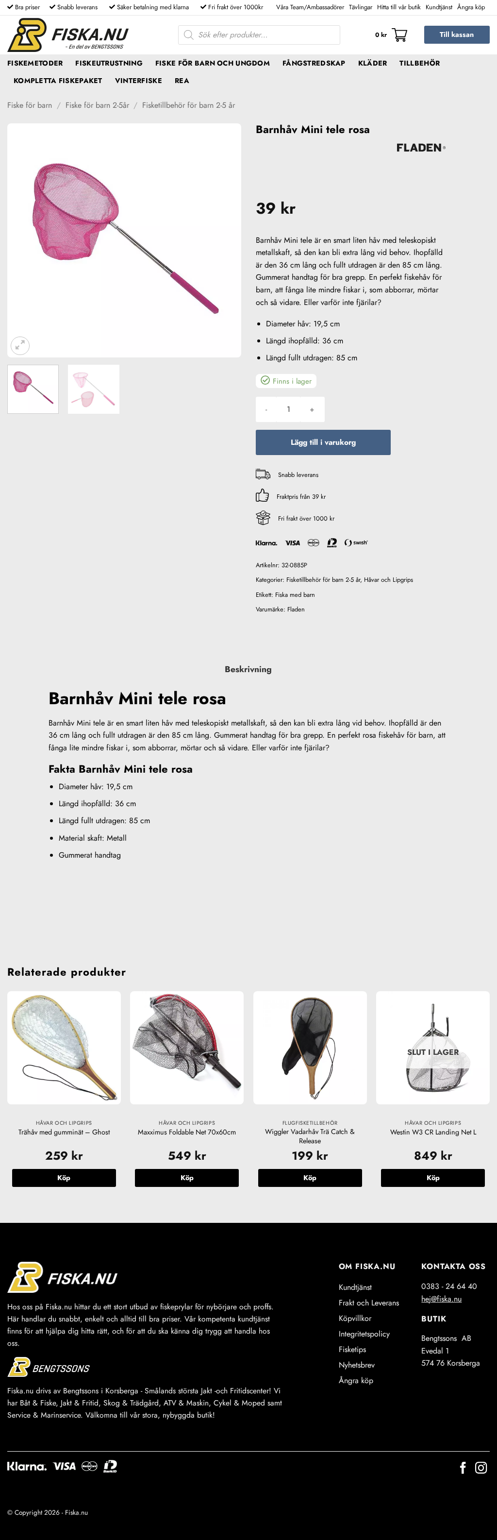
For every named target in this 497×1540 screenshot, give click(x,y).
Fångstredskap (314, 63)
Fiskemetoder (35, 63)
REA (182, 80)
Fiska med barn (295, 594)
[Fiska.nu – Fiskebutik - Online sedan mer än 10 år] (68, 35)
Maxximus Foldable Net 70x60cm (187, 1132)
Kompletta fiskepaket (58, 80)
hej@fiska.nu (441, 1298)
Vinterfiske (138, 80)
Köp (433, 1178)
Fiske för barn (29, 105)
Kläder (372, 63)
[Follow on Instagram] (481, 1468)
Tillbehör (419, 63)
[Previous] (24, 240)
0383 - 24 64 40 (449, 1286)
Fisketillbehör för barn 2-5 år (188, 105)
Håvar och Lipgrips (388, 579)
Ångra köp (471, 7)
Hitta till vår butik (399, 7)
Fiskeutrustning (108, 63)
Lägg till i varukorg (323, 442)
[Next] (224, 240)
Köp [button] (63, 1178)
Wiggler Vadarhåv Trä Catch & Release (310, 1136)
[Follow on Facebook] (463, 1468)
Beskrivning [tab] (248, 669)
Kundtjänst (439, 7)
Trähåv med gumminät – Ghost (64, 1132)
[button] (391, 35)
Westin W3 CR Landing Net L (433, 1132)
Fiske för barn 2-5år (97, 105)
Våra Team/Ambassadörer (310, 7)
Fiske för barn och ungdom (212, 63)
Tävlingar (360, 7)
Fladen (296, 609)
